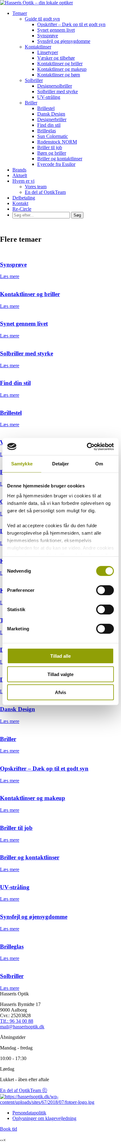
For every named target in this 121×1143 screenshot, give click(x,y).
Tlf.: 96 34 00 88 (16, 1021)
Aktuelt (19, 175)
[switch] (105, 590)
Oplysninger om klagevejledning (44, 1118)
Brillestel (46, 108)
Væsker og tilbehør (56, 58)
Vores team (36, 186)
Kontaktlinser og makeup (62, 69)
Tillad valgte (60, 674)
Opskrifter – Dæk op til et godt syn (71, 24)
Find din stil (48, 125)
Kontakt (20, 203)
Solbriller (34, 80)
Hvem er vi (23, 181)
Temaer (19, 13)
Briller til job (49, 147)
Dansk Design (51, 114)
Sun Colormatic (52, 136)
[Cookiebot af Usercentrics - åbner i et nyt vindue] (87, 446)
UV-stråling (48, 97)
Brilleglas (46, 130)
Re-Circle (21, 209)
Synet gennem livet (56, 30)
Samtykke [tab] (22, 463)
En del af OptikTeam (45, 192)
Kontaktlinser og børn (58, 74)
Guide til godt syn (42, 18)
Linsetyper (47, 52)
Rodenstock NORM (57, 141)
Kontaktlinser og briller (60, 63)
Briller (31, 102)
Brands (19, 169)
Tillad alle (60, 656)
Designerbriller (51, 119)
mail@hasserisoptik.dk (22, 1026)
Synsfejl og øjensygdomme (63, 41)
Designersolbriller (54, 86)
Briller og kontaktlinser (59, 158)
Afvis (60, 692)
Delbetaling (23, 197)
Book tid (8, 1129)
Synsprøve (47, 35)
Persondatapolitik (29, 1112)
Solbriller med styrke (57, 91)
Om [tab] (99, 463)
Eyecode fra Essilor (56, 164)
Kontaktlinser (38, 46)
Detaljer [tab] (60, 463)
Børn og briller (51, 153)
